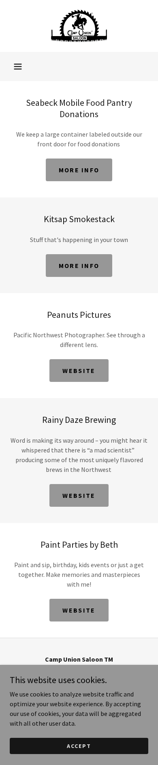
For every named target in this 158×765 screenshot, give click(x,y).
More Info (79, 170)
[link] (79, 26)
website (78, 370)
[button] (18, 66)
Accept (79, 745)
